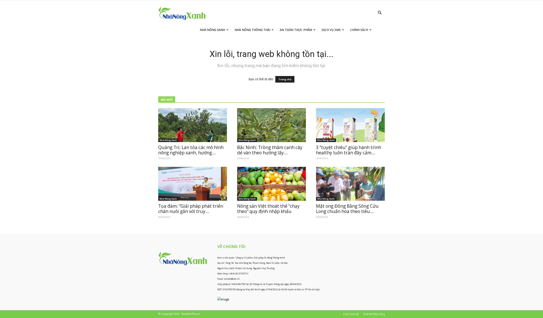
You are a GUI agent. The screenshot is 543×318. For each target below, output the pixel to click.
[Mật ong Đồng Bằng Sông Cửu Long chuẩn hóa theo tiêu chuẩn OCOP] (350, 184)
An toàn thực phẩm (296, 30)
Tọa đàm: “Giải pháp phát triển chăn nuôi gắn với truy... (190, 208)
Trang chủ (284, 79)
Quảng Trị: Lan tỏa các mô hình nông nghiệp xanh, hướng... (191, 150)
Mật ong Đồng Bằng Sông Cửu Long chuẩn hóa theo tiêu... (347, 208)
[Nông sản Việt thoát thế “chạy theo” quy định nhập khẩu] (271, 184)
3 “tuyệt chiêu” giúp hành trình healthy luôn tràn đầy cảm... (348, 150)
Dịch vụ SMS (331, 30)
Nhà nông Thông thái (252, 30)
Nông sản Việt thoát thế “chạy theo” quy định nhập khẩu (268, 208)
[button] (380, 13)
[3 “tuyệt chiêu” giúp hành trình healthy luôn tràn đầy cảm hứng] (350, 125)
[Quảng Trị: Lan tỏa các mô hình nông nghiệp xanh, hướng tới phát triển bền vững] (192, 125)
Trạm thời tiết (351, 314)
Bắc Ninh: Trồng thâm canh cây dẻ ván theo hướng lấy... (269, 150)
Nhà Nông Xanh (212, 30)
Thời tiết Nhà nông (374, 314)
